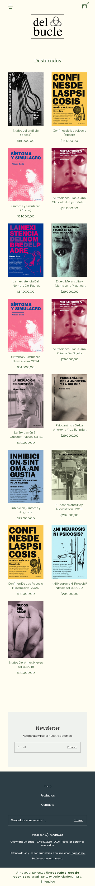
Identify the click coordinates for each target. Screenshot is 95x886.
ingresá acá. (78, 853)
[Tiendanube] (47, 835)
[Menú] (11, 6)
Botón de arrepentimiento (47, 858)
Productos (47, 795)
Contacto (47, 805)
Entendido (47, 881)
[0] (83, 7)
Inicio (47, 786)
